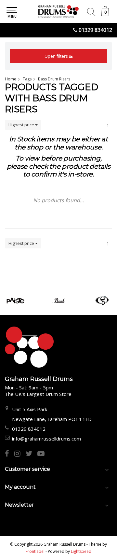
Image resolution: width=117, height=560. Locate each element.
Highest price (21, 125)
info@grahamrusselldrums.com (46, 438)
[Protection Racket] (102, 300)
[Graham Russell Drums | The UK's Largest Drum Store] (58, 11)
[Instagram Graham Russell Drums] (20, 454)
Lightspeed (81, 551)
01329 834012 (95, 30)
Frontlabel (35, 551)
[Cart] (105, 14)
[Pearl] (58, 300)
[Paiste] (15, 300)
